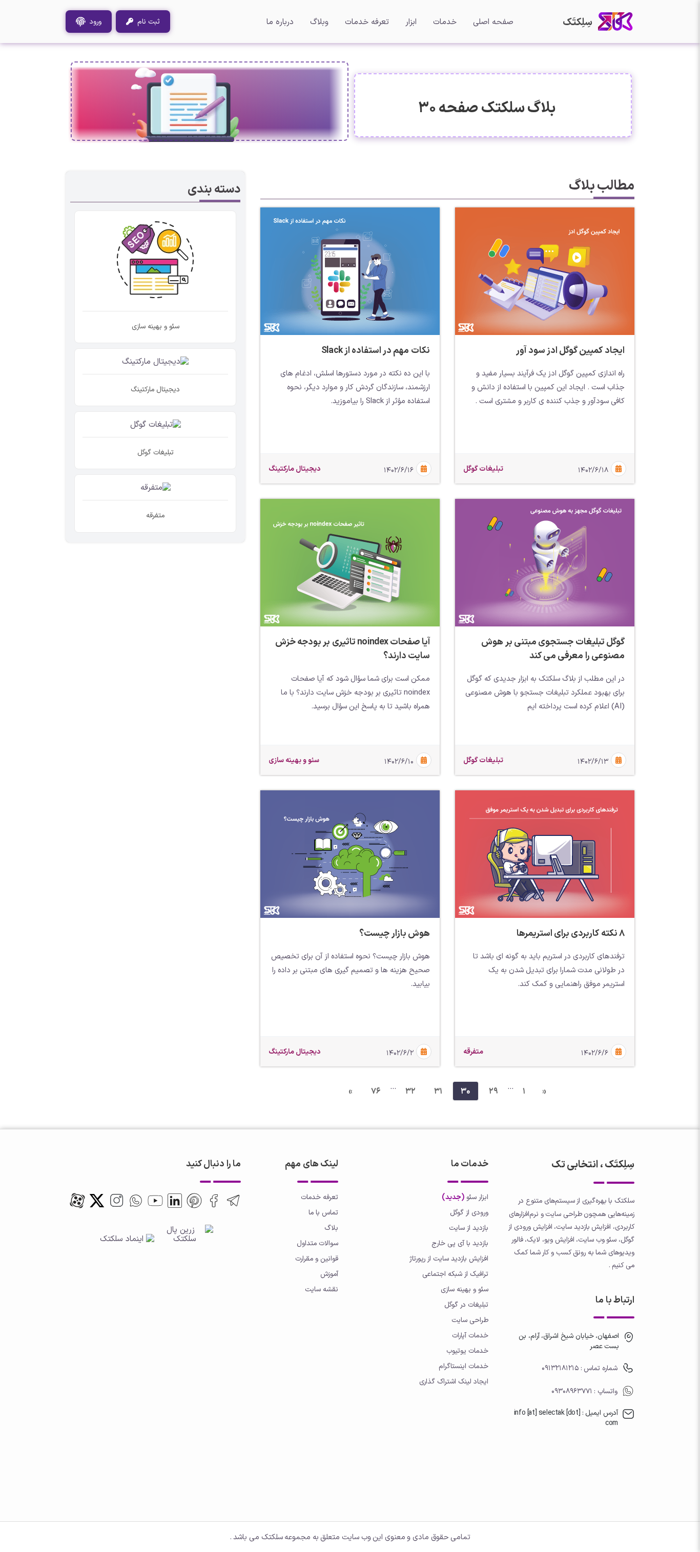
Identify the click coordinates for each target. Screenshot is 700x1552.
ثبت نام (146, 21)
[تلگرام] (233, 1200)
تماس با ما (323, 1212)
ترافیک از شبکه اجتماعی (455, 1273)
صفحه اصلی (493, 21)
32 (410, 1091)
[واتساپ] (135, 1200)
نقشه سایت (321, 1289)
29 (493, 1091)
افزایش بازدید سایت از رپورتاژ (448, 1258)
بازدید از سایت (468, 1227)
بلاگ (331, 1227)
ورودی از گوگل (469, 1212)
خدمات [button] (445, 21)
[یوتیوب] (155, 1200)
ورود (93, 21)
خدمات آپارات (470, 1335)
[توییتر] (194, 1200)
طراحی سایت (469, 1320)
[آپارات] (77, 1200)
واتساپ (606, 1391)
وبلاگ (319, 21)
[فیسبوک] (213, 1200)
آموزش (329, 1273)
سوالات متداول (317, 1243)
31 (438, 1091)
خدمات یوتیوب (467, 1350)
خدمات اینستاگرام (463, 1366)
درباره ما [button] (280, 21)
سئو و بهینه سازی (464, 1289)
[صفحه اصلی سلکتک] (615, 21)
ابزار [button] (411, 21)
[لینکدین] (174, 1200)
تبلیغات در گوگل (466, 1304)
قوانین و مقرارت (316, 1258)
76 (376, 1091)
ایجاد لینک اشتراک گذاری (453, 1381)
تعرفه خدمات (367, 21)
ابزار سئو (477, 1197)
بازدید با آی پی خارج (459, 1243)
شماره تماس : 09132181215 (579, 1368)
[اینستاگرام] (116, 1200)
